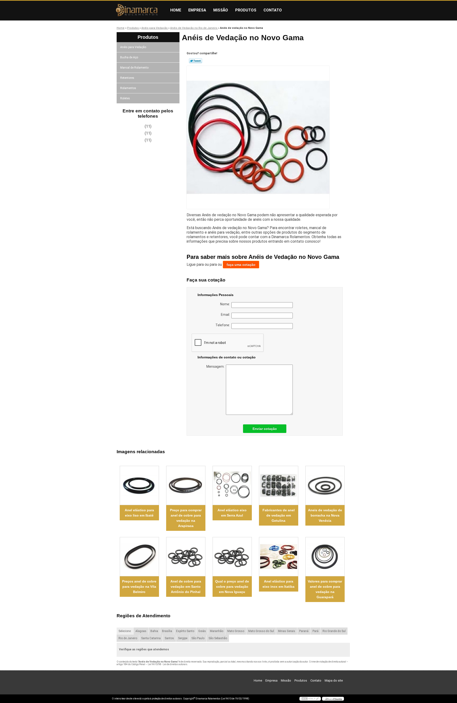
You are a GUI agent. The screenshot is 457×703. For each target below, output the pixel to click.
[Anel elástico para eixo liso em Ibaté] (139, 485)
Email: (226, 314)
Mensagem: (216, 366)
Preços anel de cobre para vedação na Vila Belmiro (139, 586)
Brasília (167, 631)
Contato (272, 10)
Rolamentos (128, 88)
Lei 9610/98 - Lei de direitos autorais (167, 664)
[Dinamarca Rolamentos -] (139, 10)
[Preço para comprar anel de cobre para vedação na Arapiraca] (185, 485)
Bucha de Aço (129, 57)
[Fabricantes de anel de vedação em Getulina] (278, 485)
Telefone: (223, 325)
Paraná (303, 631)
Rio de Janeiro (128, 638)
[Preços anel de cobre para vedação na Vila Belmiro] (139, 556)
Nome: (225, 304)
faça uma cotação (241, 264)
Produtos (245, 10)
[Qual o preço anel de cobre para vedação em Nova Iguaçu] (232, 556)
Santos (169, 638)
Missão (220, 10)
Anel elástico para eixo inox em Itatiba (278, 583)
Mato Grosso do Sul (261, 631)
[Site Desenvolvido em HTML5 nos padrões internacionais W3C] (310, 699)
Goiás (202, 631)
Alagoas (140, 631)
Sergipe (182, 638)
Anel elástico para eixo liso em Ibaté (139, 512)
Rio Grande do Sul (334, 631)
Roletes (125, 98)
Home (175, 10)
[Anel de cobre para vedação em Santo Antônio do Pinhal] (185, 556)
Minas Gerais (286, 631)
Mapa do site (334, 680)
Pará (315, 631)
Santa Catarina (151, 638)
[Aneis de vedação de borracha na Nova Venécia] (325, 485)
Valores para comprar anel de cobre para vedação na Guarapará (325, 589)
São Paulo (197, 638)
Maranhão (216, 631)
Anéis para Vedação (133, 47)
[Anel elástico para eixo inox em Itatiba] (278, 556)
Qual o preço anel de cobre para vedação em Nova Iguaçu (232, 586)
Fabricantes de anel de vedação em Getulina (279, 515)
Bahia (154, 631)
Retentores (127, 78)
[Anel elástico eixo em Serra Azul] (232, 485)
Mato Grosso (235, 631)
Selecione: (125, 631)
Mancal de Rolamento (134, 67)
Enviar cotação (265, 429)
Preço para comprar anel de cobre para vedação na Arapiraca (186, 518)
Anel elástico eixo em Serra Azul (232, 512)
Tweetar (195, 60)
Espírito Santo (185, 631)
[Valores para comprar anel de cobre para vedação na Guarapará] (325, 556)
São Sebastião (218, 638)
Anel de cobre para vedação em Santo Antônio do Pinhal (185, 586)
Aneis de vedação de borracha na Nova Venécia (325, 515)
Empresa (197, 10)
